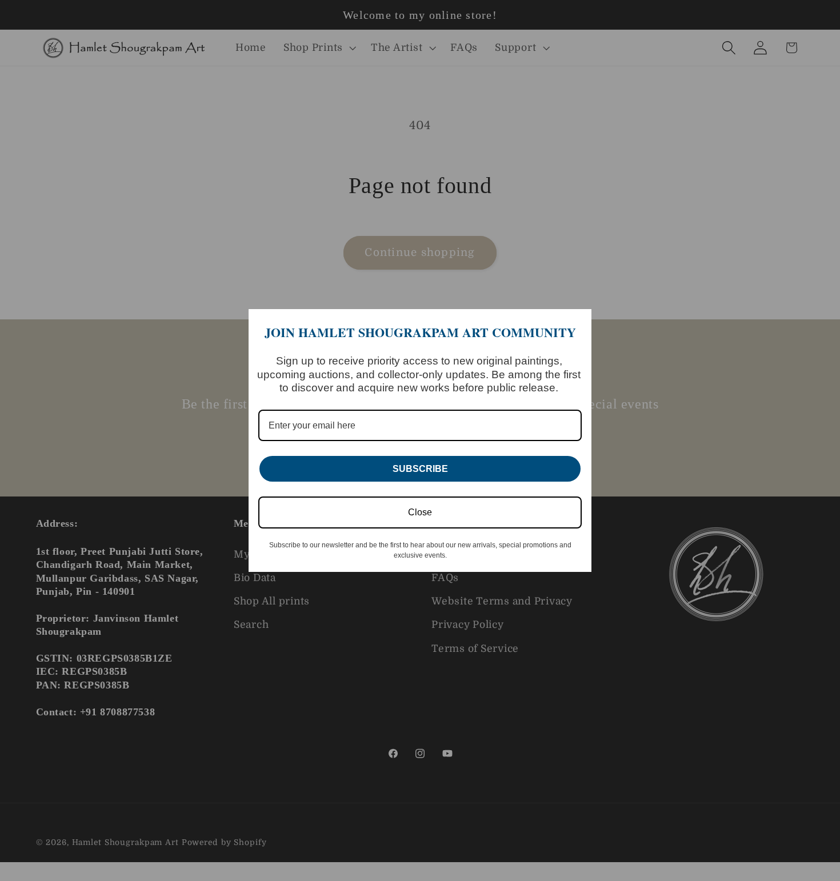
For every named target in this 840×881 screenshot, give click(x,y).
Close (420, 512)
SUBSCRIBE (420, 469)
